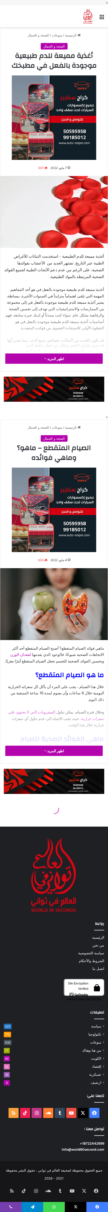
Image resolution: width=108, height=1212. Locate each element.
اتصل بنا (98, 969)
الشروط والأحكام (91, 961)
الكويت (96, 1058)
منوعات (57, 35)
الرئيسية (71, 35)
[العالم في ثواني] (87, 16)
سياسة (96, 1026)
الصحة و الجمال (38, 35)
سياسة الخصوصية (91, 953)
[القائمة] (101, 18)
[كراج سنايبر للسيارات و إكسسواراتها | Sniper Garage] (54, 117)
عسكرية (95, 1074)
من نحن (98, 945)
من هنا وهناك (91, 1050)
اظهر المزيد (55, 358)
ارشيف (96, 1083)
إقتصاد (96, 1066)
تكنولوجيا (94, 1034)
